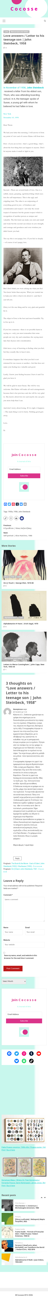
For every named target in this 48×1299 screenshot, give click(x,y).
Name (5, 928)
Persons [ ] (19, 1229)
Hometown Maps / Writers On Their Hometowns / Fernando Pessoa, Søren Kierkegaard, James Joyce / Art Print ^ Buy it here (23, 1183)
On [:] (6, 577)
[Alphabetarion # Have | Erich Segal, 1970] (24, 606)
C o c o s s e (24, 8)
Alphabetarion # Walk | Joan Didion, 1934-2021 (29, 1247)
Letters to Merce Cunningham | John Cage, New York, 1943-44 (23, 665)
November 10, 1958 (11, 117)
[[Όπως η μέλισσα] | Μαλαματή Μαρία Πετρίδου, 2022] (7, 1205)
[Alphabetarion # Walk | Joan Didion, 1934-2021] (7, 1246)
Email (27, 928)
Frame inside (20, 1216)
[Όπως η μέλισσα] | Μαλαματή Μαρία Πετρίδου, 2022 (30, 1207)
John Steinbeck (24, 512)
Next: (17, 534)
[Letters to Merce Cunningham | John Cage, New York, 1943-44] (24, 647)
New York (7, 114)
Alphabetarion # (10, 618)
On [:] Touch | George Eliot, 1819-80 (18, 583)
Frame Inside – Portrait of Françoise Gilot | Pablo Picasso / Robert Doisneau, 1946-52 (29, 1220)
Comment (8, 895)
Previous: (17, 526)
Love (6, 32)
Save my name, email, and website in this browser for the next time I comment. (20, 956)
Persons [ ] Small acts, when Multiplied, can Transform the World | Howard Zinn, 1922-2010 (29, 1234)
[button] (4, 20)
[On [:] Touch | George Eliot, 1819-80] (24, 565)
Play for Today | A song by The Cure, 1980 (29, 1261)
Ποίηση (18, 1203)
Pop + (17, 1257)
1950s (10, 512)
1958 (15, 512)
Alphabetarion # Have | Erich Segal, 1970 (20, 623)
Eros (12, 577)
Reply (17, 858)
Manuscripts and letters (19, 32)
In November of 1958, (23, 87)
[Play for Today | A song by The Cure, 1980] (7, 1259)
